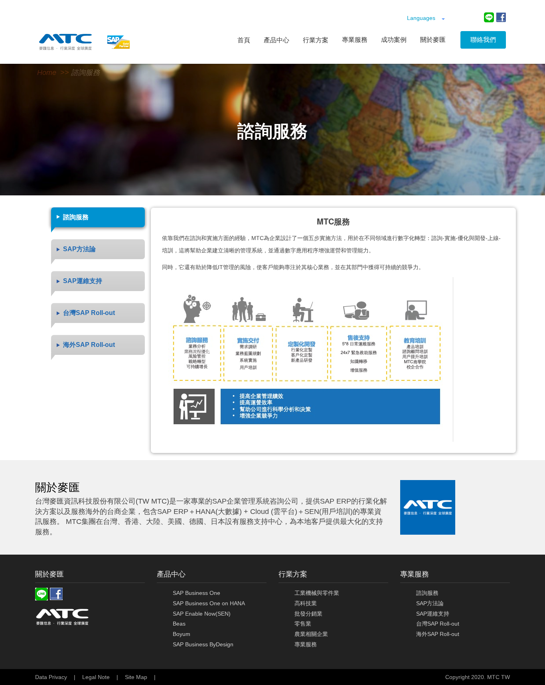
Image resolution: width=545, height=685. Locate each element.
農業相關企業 (311, 634)
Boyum (181, 634)
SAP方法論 (430, 603)
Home (46, 73)
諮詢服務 (85, 73)
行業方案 (315, 40)
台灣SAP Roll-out (437, 623)
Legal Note (96, 677)
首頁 (243, 40)
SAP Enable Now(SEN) (202, 613)
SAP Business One (196, 593)
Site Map (136, 677)
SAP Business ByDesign (203, 644)
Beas (179, 623)
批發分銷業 (308, 613)
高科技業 (305, 603)
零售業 (302, 623)
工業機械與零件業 (316, 593)
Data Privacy (51, 677)
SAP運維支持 (432, 613)
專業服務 (305, 644)
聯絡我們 (483, 39)
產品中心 (276, 40)
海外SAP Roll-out (437, 634)
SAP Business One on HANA (209, 603)
